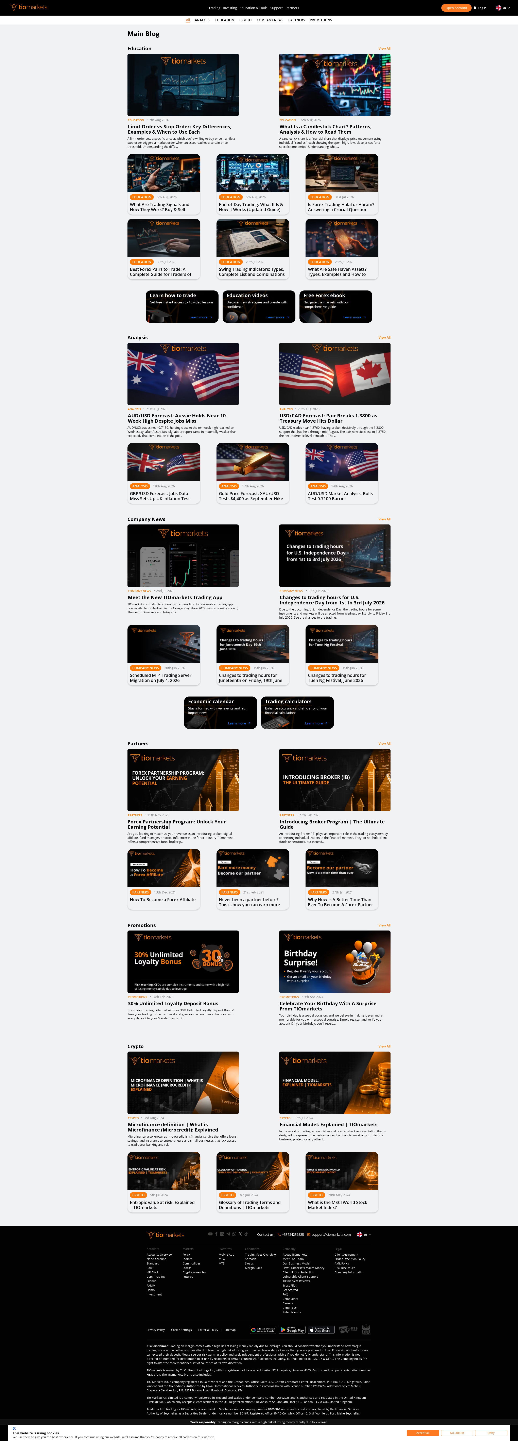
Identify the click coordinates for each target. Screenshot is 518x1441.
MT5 (222, 1263)
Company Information (349, 1272)
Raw (149, 1268)
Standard (153, 1263)
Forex (186, 1254)
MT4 (222, 1259)
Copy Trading (156, 1276)
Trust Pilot (289, 1285)
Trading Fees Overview (260, 1254)
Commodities (192, 1263)
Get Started (290, 1290)
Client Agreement (346, 1254)
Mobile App (226, 1254)
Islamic (151, 1281)
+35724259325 (293, 1234)
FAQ (285, 1294)
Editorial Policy (208, 1330)
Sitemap (230, 1330)
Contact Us (290, 1308)
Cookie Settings (181, 1330)
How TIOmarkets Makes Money (303, 1268)
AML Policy (342, 1263)
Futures (188, 1276)
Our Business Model (296, 1263)
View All (385, 48)
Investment (154, 1294)
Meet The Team (293, 1259)
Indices (187, 1259)
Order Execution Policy (350, 1259)
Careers (288, 1303)
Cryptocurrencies (194, 1272)
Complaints (290, 1299)
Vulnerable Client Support (300, 1276)
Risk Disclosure (345, 1268)
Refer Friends (292, 1312)
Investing (230, 8)
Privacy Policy (156, 1330)
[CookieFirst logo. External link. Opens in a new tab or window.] (14, 1428)
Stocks (187, 1268)
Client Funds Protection (298, 1272)
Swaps (249, 1263)
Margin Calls (253, 1268)
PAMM (151, 1285)
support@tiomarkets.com (331, 1234)
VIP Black (153, 1272)
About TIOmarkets (295, 1254)
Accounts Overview (159, 1254)
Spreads (250, 1259)
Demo (151, 1290)
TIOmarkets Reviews (296, 1281)
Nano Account (156, 1259)
